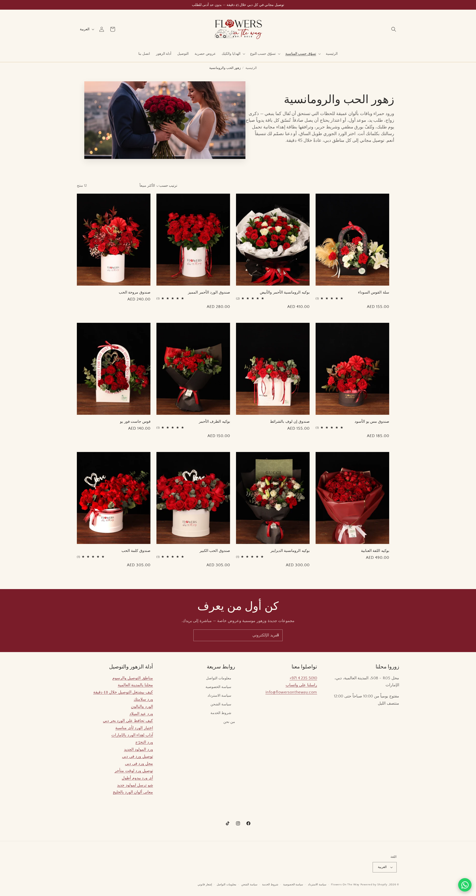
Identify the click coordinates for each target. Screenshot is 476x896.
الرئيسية (251, 68)
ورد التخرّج (144, 742)
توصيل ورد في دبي (137, 756)
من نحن (229, 722)
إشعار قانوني (205, 884)
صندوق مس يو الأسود (372, 421)
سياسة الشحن (220, 704)
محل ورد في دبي (139, 763)
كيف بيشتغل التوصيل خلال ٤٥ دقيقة (123, 692)
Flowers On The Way (345, 884)
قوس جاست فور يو (135, 421)
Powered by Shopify (373, 884)
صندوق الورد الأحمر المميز (209, 292)
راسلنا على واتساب (301, 685)
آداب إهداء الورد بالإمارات (132, 735)
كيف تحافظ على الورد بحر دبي (128, 720)
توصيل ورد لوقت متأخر (134, 771)
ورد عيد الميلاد (141, 714)
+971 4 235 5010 (303, 678)
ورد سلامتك (143, 699)
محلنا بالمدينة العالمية (135, 685)
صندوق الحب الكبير (215, 550)
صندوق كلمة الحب (135, 550)
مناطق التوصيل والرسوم (132, 678)
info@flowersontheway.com (291, 692)
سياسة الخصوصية (218, 687)
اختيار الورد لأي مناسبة (134, 728)
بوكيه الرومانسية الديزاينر (290, 550)
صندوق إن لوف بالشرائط (290, 421)
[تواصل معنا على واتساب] (465, 885)
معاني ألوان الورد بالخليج (133, 792)
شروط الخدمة (220, 713)
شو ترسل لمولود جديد (135, 785)
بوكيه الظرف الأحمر (214, 421)
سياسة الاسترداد (219, 696)
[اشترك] (276, 635)
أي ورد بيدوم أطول (137, 778)
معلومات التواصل (218, 678)
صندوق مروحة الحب (134, 292)
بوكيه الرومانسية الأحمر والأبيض (285, 292)
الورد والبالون (142, 706)
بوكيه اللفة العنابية (375, 550)
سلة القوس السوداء (373, 292)
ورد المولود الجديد (138, 749)
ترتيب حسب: (168, 186)
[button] (393, 29)
